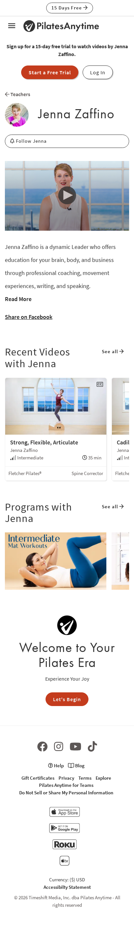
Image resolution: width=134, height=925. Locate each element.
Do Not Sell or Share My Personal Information (66, 792)
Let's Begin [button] (67, 699)
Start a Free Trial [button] (50, 72)
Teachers (19, 94)
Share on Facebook (28, 317)
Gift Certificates (37, 778)
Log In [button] (97, 72)
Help (58, 765)
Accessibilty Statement (67, 887)
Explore (103, 778)
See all (110, 351)
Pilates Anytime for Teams (66, 785)
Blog (79, 765)
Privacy (66, 778)
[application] (67, 196)
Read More (18, 299)
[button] (67, 195)
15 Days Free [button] (67, 8)
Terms (84, 778)
